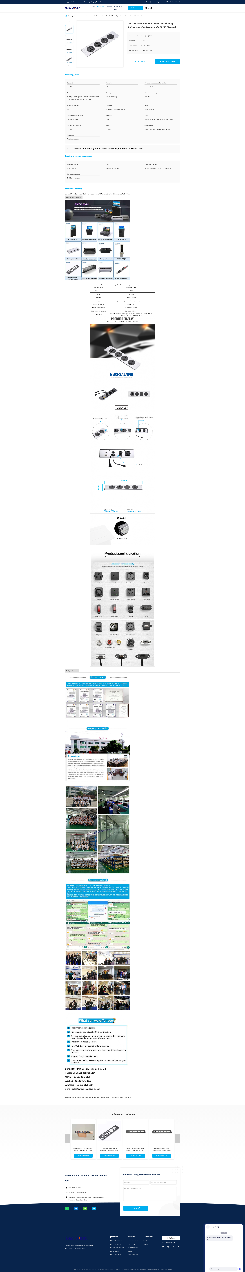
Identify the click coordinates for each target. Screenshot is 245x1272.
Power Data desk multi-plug (101, 1097)
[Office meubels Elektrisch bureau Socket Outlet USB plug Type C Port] (83, 1131)
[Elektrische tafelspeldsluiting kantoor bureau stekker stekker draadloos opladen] (161, 1131)
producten (75, 16)
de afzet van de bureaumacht (87, 16)
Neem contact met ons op (134, 1255)
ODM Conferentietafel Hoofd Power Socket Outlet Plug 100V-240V (135, 1151)
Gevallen (145, 1241)
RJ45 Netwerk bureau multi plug (121, 1097)
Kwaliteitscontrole (133, 1247)
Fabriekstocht (131, 1244)
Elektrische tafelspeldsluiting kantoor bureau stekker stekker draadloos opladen (161, 1151)
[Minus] (240, 1227)
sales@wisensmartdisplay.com (78, 1192)
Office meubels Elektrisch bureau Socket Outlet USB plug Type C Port (83, 1151)
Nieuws (145, 1244)
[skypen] (78, 1210)
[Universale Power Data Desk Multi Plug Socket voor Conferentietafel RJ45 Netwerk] (99, 44)
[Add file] (207, 1269)
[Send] (240, 1269)
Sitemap (130, 1251)
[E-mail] (96, 1210)
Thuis (93, 7)
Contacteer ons (118, 8)
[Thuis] (72, 8)
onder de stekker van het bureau (80, 1097)
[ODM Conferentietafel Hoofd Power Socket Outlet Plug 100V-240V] (135, 1131)
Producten (100, 7)
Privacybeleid (76, 1269)
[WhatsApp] (69, 1210)
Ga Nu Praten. (135, 8)
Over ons (109, 7)
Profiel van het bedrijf (133, 1241)
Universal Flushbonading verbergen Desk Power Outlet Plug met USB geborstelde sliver (109, 1151)
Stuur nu (135, 1208)
